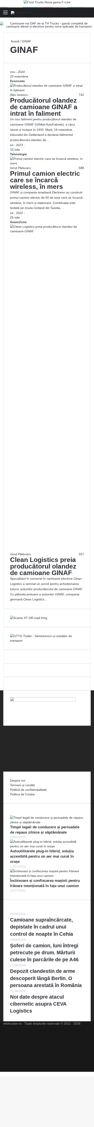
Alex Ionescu (19, 95)
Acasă (14, 41)
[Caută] (88, 14)
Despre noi (17, 780)
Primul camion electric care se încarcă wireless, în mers (45, 180)
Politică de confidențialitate (28, 789)
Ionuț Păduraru (20, 168)
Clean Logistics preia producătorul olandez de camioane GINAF (43, 566)
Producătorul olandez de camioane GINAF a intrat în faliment (43, 107)
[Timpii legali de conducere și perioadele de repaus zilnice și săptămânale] (47, 822)
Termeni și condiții (22, 785)
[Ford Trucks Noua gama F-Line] (47, 3)
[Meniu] (5, 14)
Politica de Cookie (22, 794)
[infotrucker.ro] (22, 12)
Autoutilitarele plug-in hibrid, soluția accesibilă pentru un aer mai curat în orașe (42, 856)
